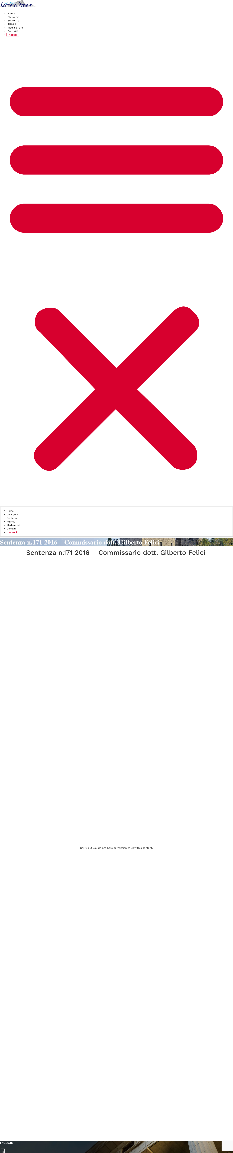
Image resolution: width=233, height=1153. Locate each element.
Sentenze (13, 20)
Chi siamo (13, 17)
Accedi (13, 34)
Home (11, 13)
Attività (12, 24)
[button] (116, 272)
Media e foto (15, 27)
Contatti (13, 31)
